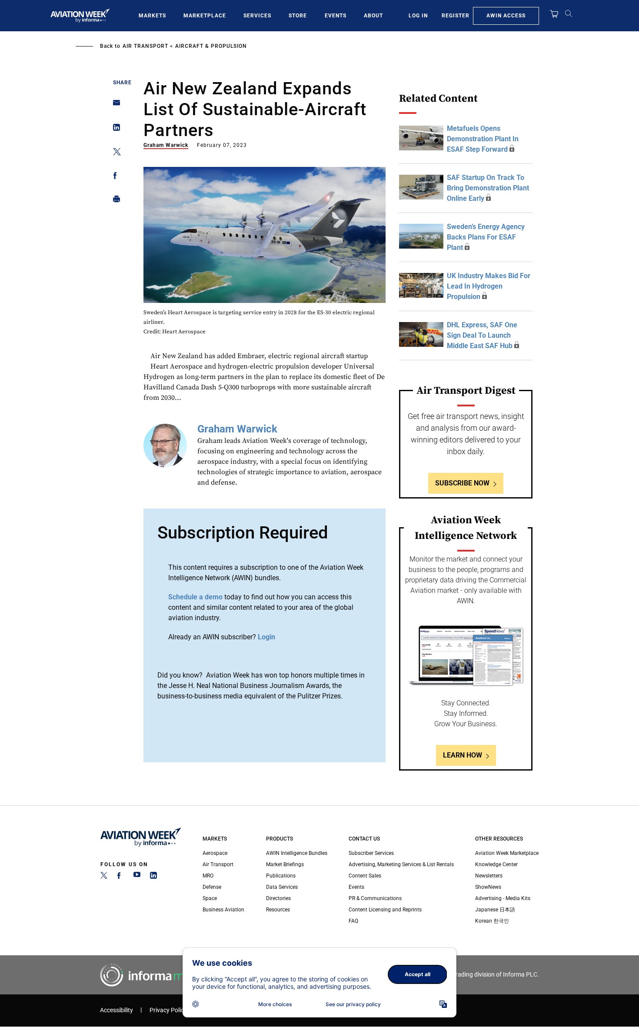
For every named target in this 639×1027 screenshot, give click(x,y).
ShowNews (488, 887)
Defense (212, 887)
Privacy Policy (168, 1010)
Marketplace (204, 16)
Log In (418, 16)
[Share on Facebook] (114, 177)
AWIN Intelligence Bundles (296, 853)
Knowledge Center (496, 864)
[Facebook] (120, 877)
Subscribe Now (462, 483)
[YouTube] (136, 877)
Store (298, 16)
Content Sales (365, 876)
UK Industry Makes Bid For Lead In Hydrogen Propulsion (488, 286)
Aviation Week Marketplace (507, 853)
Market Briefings (285, 864)
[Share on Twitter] (114, 153)
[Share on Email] (114, 105)
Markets (152, 16)
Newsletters (489, 876)
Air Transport (145, 46)
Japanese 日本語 (495, 910)
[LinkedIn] (153, 877)
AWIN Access (506, 16)
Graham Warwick (165, 145)
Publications (281, 876)
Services (257, 16)
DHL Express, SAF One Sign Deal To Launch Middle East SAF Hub (482, 335)
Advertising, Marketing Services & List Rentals (401, 864)
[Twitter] (103, 877)
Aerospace (215, 853)
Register (455, 16)
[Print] (114, 201)
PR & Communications (375, 898)
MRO (208, 876)
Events (335, 16)
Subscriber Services (371, 853)
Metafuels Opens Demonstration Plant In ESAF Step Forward (483, 138)
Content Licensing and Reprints (385, 910)
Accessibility (116, 1010)
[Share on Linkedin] (114, 129)
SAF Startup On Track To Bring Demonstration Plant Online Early (488, 188)
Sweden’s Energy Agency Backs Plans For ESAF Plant (486, 237)
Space (210, 898)
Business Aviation (223, 910)
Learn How (462, 755)
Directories (278, 898)
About (373, 16)
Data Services (282, 887)
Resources (278, 910)
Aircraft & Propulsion (211, 46)
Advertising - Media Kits (502, 898)
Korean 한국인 (492, 921)
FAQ (353, 921)
